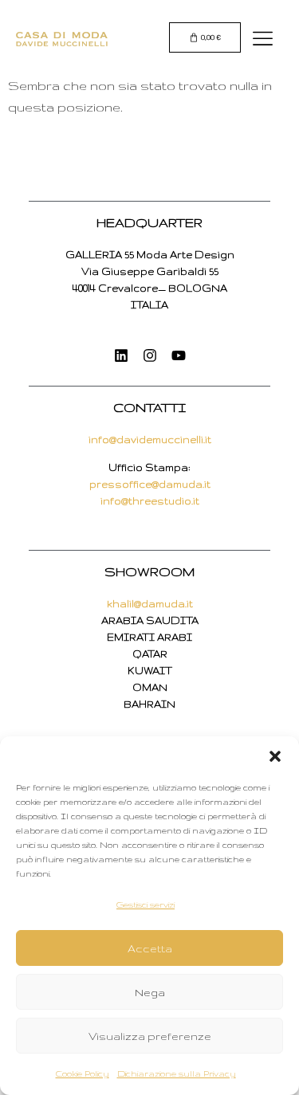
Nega (150, 992)
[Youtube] (178, 355)
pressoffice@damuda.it (149, 484)
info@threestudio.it (149, 501)
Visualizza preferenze (150, 1036)
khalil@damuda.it (150, 604)
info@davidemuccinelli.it (150, 439)
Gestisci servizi (145, 904)
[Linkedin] (121, 355)
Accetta (150, 948)
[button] (275, 756)
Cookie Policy (82, 1073)
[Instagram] (150, 355)
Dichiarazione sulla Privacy (176, 1073)
